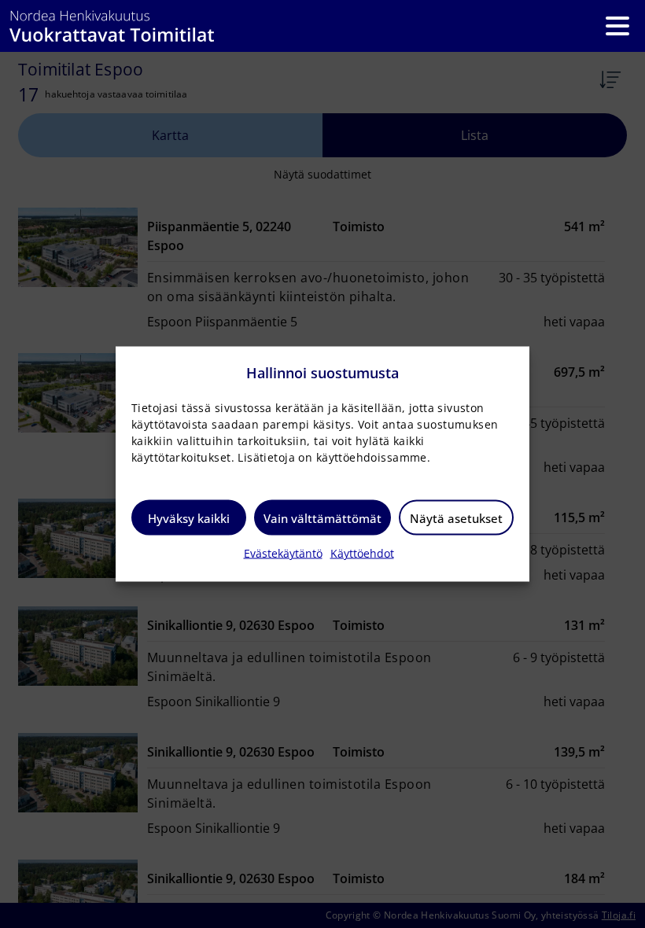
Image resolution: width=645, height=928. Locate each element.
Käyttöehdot (362, 553)
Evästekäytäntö (283, 553)
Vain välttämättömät (322, 517)
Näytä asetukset (456, 517)
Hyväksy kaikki (189, 517)
